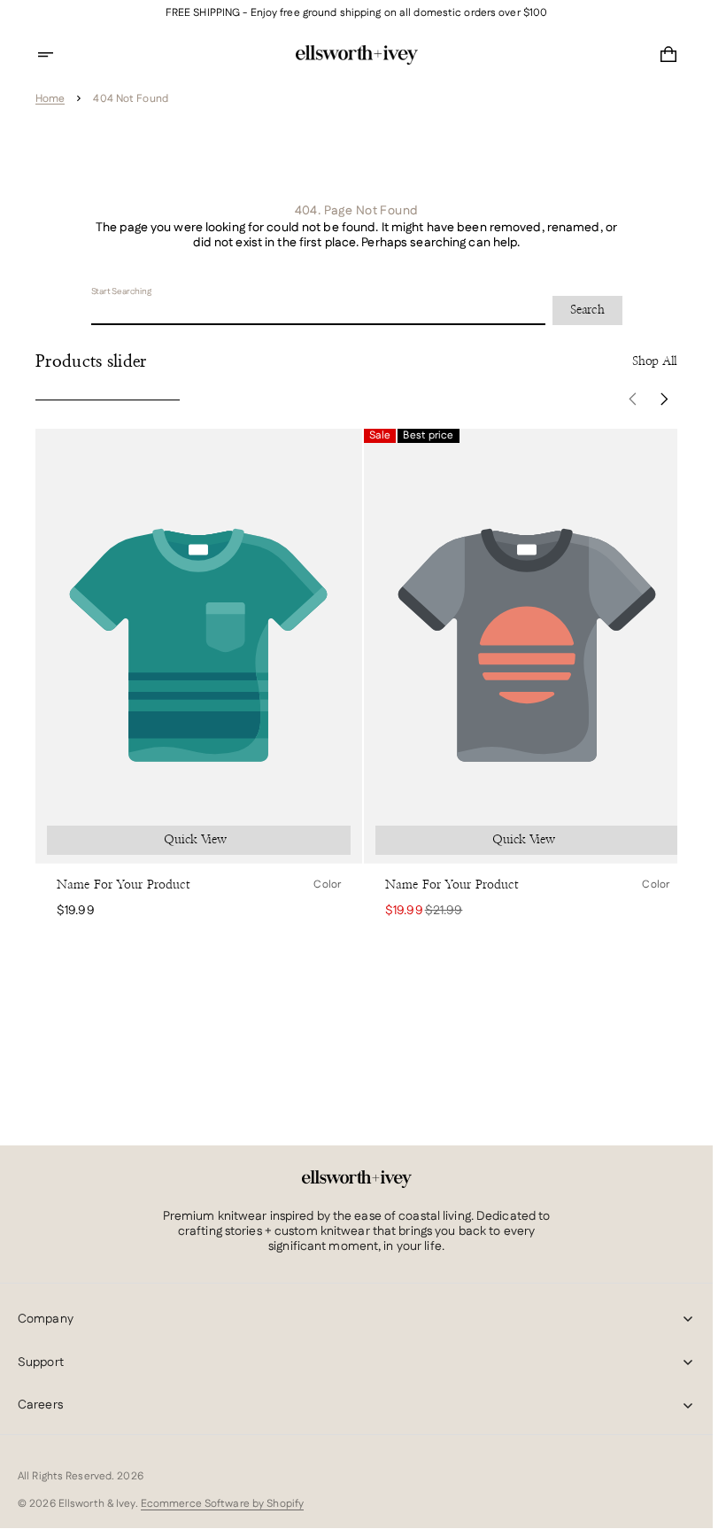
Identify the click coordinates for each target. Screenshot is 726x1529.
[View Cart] (668, 55)
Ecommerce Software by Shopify (222, 1503)
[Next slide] (665, 400)
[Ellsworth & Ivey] (357, 1179)
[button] (56, 55)
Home (50, 99)
